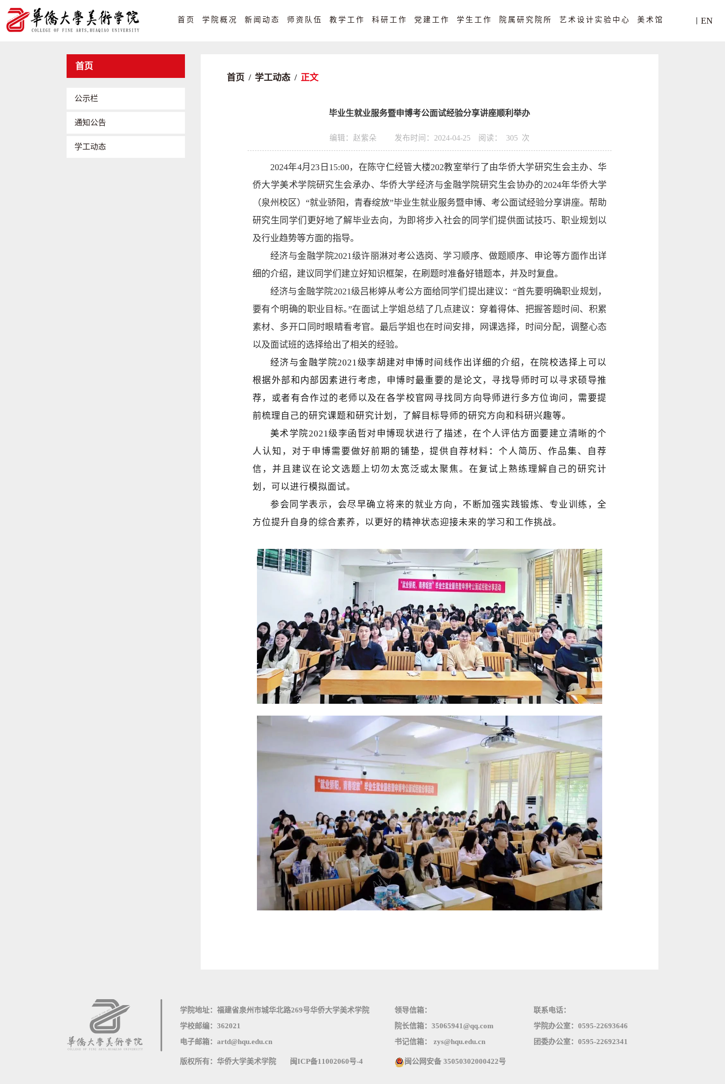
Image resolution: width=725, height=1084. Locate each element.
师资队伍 (305, 20)
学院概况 (220, 20)
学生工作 (474, 20)
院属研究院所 (525, 20)
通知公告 (90, 122)
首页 (186, 20)
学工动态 (90, 147)
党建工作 (432, 20)
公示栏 (86, 98)
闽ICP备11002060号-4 (326, 1061)
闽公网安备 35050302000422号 (455, 1061)
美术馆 (650, 20)
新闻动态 (262, 20)
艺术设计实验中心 (594, 20)
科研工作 (389, 20)
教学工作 (347, 20)
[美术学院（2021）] (74, 19)
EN (707, 21)
